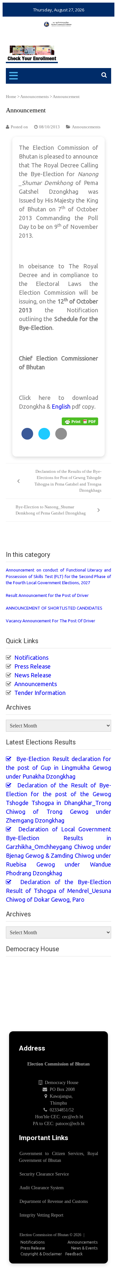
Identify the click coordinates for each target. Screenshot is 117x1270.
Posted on (19, 126)
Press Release (32, 666)
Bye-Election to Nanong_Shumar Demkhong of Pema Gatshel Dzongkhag (51, 510)
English (61, 406)
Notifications (31, 657)
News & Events (84, 1248)
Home (11, 96)
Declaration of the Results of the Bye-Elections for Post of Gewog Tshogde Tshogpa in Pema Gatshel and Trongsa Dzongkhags (67, 481)
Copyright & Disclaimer (41, 1254)
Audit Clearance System (42, 1187)
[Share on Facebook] (27, 437)
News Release (32, 675)
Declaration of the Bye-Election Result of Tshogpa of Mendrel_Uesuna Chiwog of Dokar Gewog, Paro (58, 891)
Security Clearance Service (44, 1174)
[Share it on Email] (61, 437)
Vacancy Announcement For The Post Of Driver (50, 620)
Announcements (34, 96)
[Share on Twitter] (44, 437)
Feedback (74, 1254)
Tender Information (40, 692)
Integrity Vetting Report (41, 1215)
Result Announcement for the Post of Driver (47, 595)
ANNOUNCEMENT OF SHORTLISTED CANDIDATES (54, 608)
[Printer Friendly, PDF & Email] (80, 420)
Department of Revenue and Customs (54, 1201)
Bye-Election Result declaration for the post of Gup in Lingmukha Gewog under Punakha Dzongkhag (58, 767)
